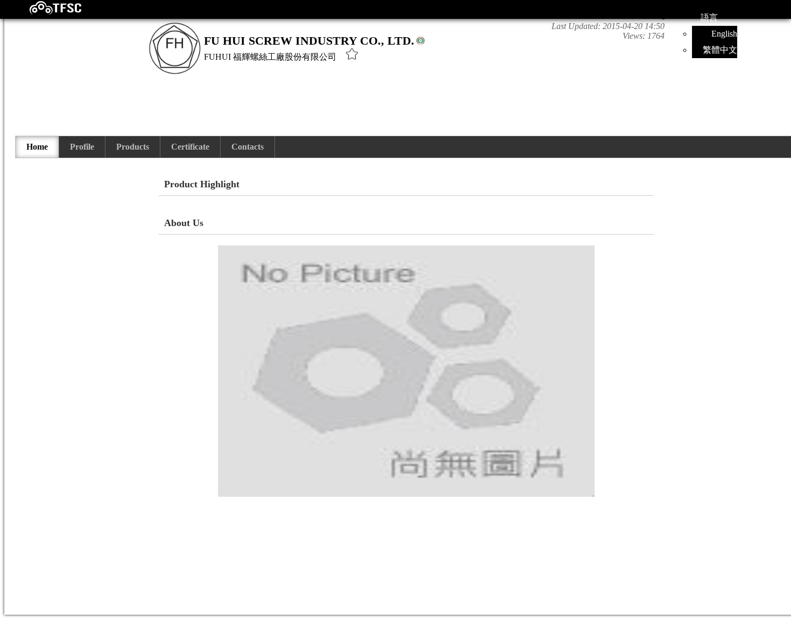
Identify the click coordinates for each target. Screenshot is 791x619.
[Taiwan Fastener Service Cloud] (46, 12)
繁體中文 (720, 49)
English (724, 33)
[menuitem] (37, 147)
